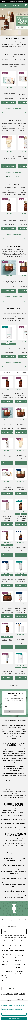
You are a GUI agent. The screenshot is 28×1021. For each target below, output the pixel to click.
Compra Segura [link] (5, 978)
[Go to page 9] (21, 112)
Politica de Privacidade (12, 1011)
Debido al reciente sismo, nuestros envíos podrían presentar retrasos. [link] (14, 1)
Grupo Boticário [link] (19, 974)
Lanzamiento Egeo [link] (6, 948)
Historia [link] (17, 948)
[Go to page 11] (13, 113)
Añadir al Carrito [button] (7, 401)
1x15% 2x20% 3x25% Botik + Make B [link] (6, 960)
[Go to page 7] (17, 112)
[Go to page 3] (10, 112)
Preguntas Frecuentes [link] (18, 968)
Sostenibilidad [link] (19, 955)
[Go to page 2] (8, 112)
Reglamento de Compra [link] (5, 974)
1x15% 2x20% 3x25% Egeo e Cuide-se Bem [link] (6, 956)
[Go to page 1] (6, 112)
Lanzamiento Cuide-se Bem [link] (7, 951)
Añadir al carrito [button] (10, 102)
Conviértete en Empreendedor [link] (19, 961)
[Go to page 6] (16, 112)
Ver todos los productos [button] (14, 108)
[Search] (5, 5)
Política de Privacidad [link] (4, 968)
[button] (2, 5)
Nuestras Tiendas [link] (19, 958)
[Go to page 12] (15, 113)
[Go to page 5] (14, 112)
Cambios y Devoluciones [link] (5, 981)
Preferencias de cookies (14, 1014)
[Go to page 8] (19, 112)
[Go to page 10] (23, 112)
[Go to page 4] (12, 112)
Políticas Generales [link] (6, 971)
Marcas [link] (17, 953)
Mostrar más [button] (14, 685)
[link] (2, 10)
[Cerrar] (26, 1003)
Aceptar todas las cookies (14, 1018)
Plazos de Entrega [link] (19, 971)
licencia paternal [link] (19, 950)
